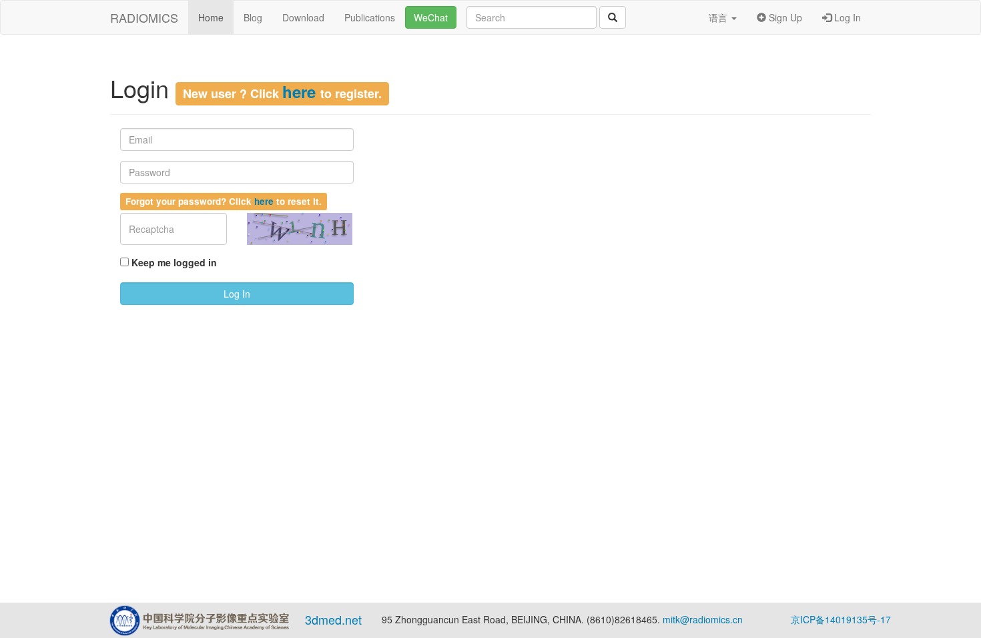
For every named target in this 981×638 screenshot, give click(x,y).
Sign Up (784, 17)
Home (211, 17)
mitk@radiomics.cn (703, 619)
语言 (719, 17)
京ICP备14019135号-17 (841, 619)
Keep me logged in (174, 262)
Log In (846, 17)
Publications (369, 17)
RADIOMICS (144, 17)
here (301, 91)
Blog (253, 17)
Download (303, 17)
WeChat (431, 17)
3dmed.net (333, 619)
